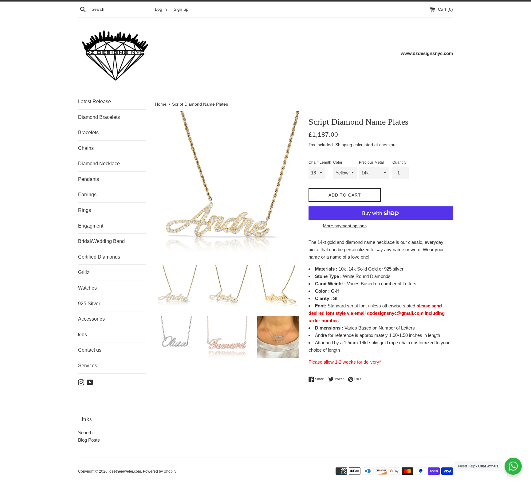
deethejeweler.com (125, 471)
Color (337, 162)
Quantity (399, 162)
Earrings (87, 194)
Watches (87, 288)
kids (82, 334)
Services (87, 365)
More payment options (345, 225)
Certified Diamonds (99, 257)
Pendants (88, 179)
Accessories (91, 319)
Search (85, 432)
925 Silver (89, 303)
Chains (86, 148)
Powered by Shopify (159, 471)
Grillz (83, 272)
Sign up (181, 9)
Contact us (89, 350)
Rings (84, 210)
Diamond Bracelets (99, 117)
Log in (161, 9)
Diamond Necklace (99, 163)
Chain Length (320, 162)
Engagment (90, 225)
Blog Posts (89, 440)
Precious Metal (371, 162)
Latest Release (94, 101)
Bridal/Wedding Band (101, 241)
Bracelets (88, 132)
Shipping (343, 144)
